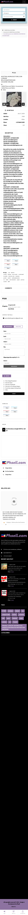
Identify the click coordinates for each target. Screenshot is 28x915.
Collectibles (4, 722)
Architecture (4, 659)
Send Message (14, 366)
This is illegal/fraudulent (11, 381)
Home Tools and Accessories (8, 767)
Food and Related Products (8, 756)
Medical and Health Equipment (9, 809)
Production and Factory (7, 846)
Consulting (3, 731)
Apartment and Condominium (8, 656)
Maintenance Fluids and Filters (9, 798)
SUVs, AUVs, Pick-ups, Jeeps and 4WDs (11, 877)
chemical (14, 614)
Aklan (4, 89)
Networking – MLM (6, 821)
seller (9, 281)
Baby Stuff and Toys (6, 676)
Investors (3, 785)
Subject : (5, 341)
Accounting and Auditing (7, 649)
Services (3, 866)
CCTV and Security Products (8, 715)
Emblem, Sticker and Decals (8, 747)
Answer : (5, 360)
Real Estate (4, 850)
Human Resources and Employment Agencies (12, 776)
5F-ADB (4, 611)
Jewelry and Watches (6, 787)
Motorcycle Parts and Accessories (9, 814)
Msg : (5, 347)
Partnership (4, 836)
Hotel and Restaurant (6, 773)
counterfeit (21, 614)
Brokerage (3, 695)
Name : (5, 331)
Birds (2, 685)
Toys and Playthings (6, 884)
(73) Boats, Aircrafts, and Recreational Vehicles (13, 638)
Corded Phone (4, 735)
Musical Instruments (6, 819)
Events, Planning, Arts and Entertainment (11, 755)
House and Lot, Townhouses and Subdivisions (12, 774)
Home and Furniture (6, 765)
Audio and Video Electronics (8, 665)
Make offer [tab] (18, 326)
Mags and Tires (5, 796)
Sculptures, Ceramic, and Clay (8, 862)
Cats (2, 713)
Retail (2, 861)
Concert (3, 729)
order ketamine (12, 279)
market (9, 278)
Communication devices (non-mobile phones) (12, 724)
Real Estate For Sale (6, 853)
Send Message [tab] (9, 326)
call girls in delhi (6, 614)
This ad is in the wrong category (12, 386)
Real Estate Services (6, 855)
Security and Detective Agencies (9, 864)
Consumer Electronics (6, 733)
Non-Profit (3, 825)
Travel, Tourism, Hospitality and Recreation (12, 886)
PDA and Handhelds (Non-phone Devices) (11, 837)
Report (14, 393)
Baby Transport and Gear (7, 677)
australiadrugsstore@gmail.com (14, 318)
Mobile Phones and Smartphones (9, 810)
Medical (3, 805)
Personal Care (4, 843)
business (9, 274)
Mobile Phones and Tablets (10, 30)
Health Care (4, 764)
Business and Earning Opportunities (10, 699)
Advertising (4, 650)
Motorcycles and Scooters (18, 522)
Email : (5, 336)
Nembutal (14, 618)
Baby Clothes (4, 672)
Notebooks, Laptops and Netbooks (9, 827)
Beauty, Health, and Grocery (8, 681)
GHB (3, 618)
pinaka (21, 618)
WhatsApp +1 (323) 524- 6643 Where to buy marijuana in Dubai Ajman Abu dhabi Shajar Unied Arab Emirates (13, 627)
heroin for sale (11, 276)
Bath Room (4, 679)
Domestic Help (4, 742)
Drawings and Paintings (7, 744)
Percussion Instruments (7, 839)
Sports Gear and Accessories (8, 875)
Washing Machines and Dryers (8, 895)
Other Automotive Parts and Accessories (11, 830)
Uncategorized (5, 888)
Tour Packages (4, 882)
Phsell (18, 904)
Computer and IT (5, 726)
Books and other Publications (8, 692)
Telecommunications (6, 880)
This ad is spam (8, 382)
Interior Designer (5, 782)
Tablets (3, 879)
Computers (4, 728)
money (8, 618)
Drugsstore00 (11, 305)
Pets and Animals (5, 844)
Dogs (2, 740)
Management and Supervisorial (9, 800)
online (7, 279)
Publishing (3, 848)
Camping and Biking (6, 704)
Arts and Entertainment (7, 663)
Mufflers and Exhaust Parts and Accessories (12, 818)
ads (9, 272)
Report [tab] (7, 375)
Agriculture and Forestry (7, 654)
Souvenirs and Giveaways (7, 871)
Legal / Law (4, 794)
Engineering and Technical (7, 753)
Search (15, 19)
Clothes (3, 719)
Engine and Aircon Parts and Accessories (11, 749)
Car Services (4, 706)
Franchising (4, 758)
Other (6, 390)
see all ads (11, 309)
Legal (2, 792)
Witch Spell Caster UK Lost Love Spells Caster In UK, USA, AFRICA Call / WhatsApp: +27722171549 (17, 568)
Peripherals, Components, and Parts (10, 841)
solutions (4, 622)
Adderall (17, 611)
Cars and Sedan (5, 710)
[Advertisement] (14, 54)
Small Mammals (5, 870)
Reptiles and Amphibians (7, 859)
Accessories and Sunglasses (8, 645)
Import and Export (5, 778)
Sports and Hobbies (6, 873)
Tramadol (15, 622)
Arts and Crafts (5, 661)
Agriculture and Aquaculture (8, 652)
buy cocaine (14, 274)
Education (3, 746)
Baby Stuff (3, 674)
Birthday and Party (6, 686)
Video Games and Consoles (7, 893)
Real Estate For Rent (6, 852)
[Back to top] (23, 906)
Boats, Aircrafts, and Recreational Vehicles (11, 688)
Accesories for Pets (5, 640)
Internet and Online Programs (8, 783)
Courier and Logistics (6, 737)
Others (3, 834)
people (18, 279)
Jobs (2, 789)
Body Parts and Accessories (8, 690)
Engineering (4, 751)
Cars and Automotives (6, 708)
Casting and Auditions (6, 711)
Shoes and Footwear (6, 868)
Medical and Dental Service (8, 807)
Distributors (4, 738)
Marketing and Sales (6, 801)
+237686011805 (20, 122)
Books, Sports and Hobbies (7, 693)
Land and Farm (5, 791)
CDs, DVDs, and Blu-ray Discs (8, 717)
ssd (9, 622)
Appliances (4, 658)
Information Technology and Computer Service (12, 780)
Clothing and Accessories (7, 720)
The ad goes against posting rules (13, 388)
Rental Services (5, 857)
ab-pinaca (10, 611)
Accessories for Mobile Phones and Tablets (12, 32)
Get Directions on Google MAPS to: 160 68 (16, 429)
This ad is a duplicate (10, 384)
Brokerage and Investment (8, 697)
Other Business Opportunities (8, 832)
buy (23, 611)
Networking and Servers (7, 823)
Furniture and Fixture (6, 760)
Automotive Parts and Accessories (9, 670)
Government (4, 762)
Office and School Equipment (8, 828)
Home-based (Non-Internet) (8, 771)
